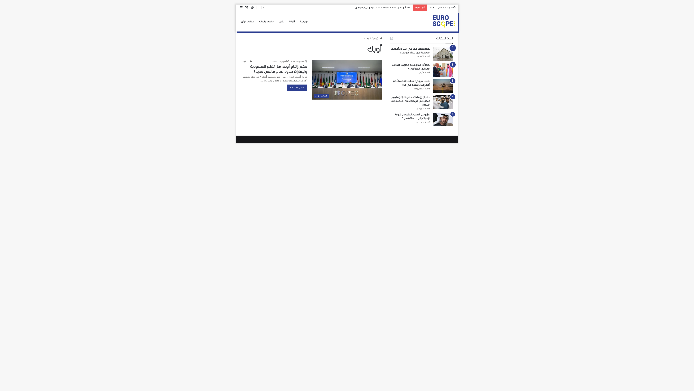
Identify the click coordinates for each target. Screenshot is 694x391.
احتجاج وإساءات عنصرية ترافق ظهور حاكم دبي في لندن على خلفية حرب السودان (410, 101)
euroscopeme (298, 61)
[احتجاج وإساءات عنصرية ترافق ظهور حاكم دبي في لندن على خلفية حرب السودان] (443, 102)
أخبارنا (292, 21)
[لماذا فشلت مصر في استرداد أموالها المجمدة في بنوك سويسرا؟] (443, 54)
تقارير (281, 21)
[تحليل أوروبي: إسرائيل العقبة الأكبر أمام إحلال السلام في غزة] (443, 86)
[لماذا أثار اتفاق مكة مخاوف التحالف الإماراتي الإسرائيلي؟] (443, 70)
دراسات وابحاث (266, 21)
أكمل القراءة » (297, 87)
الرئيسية (304, 21)
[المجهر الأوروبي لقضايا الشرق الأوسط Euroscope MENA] (443, 21)
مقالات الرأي (247, 21)
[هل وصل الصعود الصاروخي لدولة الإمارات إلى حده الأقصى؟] (443, 119)
